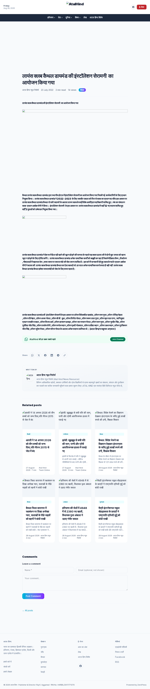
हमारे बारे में (7, 661)
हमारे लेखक (8, 671)
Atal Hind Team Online (44, 469)
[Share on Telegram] (58, 355)
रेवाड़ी (43, 672)
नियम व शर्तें (119, 652)
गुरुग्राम (43, 647)
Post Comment (33, 596)
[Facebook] (133, 7)
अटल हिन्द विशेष (96, 17)
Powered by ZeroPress (136, 685)
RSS (117, 662)
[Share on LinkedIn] (51, 355)
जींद (42, 652)
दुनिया (69, 17)
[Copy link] (64, 355)
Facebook (120, 657)
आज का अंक (82, 647)
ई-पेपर (141, 7)
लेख (85, 17)
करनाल (43, 667)
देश (60, 17)
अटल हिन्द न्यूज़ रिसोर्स (30, 90)
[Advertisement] (75, 43)
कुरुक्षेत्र (44, 662)
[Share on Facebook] (45, 355)
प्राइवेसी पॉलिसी (121, 647)
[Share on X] (38, 355)
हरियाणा (51, 17)
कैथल (82, 90)
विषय (78, 17)
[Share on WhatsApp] (32, 355)
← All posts (27, 610)
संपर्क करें (7, 666)
